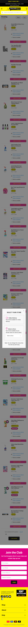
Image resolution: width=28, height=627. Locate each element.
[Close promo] (27, 4)
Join (14, 582)
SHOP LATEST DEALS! (14, 5)
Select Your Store (13, 1)
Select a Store (10, 335)
